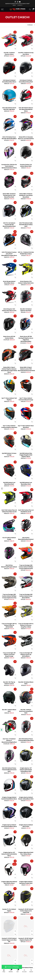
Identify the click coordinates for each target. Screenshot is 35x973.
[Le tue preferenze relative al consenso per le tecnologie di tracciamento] (1, 729)
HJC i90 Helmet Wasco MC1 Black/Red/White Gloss (26, 109)
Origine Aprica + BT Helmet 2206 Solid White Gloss (9, 854)
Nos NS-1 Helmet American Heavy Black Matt (26, 711)
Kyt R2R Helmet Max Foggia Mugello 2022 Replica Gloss (26, 455)
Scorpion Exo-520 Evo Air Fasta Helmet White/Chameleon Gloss (9, 166)
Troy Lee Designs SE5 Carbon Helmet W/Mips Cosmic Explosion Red (26, 566)
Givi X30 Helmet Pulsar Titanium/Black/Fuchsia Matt (9, 769)
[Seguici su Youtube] (20, 2)
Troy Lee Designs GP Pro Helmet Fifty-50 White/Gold (9, 625)
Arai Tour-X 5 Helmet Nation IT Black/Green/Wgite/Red (9, 740)
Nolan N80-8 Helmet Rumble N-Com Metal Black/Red (25, 195)
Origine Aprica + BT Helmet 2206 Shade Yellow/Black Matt (26, 769)
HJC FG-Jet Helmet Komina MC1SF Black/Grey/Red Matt (9, 224)
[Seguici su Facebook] (15, 2)
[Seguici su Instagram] (17, 2)
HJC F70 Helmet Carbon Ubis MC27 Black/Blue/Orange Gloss (9, 253)
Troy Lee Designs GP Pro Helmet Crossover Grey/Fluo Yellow (25, 625)
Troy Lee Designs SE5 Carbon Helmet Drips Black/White (25, 596)
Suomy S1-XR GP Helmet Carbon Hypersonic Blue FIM (9, 940)
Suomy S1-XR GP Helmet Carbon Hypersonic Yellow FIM (25, 910)
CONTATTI (19, 5)
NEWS (14, 5)
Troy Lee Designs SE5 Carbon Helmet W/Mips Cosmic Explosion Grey (9, 596)
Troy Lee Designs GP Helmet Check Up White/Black (26, 654)
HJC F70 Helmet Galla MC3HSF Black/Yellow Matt (26, 224)
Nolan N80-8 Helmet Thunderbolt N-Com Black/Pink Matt (9, 195)
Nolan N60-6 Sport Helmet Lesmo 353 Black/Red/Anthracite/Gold (26, 369)
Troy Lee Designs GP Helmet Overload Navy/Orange (9, 654)
